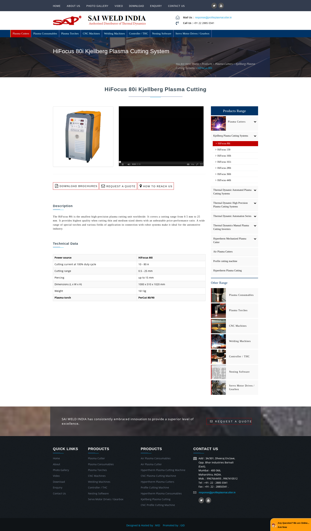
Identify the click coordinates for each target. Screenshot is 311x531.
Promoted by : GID (174, 525)
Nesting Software (161, 33)
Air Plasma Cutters (223, 251)
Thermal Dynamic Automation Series (232, 216)
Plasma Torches (70, 33)
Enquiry (156, 6)
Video (119, 6)
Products (207, 64)
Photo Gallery (97, 6)
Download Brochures (77, 186)
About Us (73, 6)
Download (136, 6)
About (56, 464)
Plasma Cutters (21, 33)
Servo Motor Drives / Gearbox (192, 33)
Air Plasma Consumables (156, 458)
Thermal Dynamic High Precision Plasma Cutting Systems (230, 205)
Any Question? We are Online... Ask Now (293, 525)
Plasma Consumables (45, 33)
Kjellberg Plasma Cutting (155, 499)
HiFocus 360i (224, 174)
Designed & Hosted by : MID (143, 525)
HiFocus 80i (205, 68)
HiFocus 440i (224, 180)
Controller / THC (138, 33)
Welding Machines (114, 33)
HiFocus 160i (224, 155)
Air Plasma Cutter (151, 464)
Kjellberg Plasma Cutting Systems (230, 135)
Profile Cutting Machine (155, 487)
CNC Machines (91, 33)
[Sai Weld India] (68, 21)
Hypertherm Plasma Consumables (161, 493)
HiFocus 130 (223, 149)
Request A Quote (120, 186)
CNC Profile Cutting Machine (158, 505)
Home (57, 6)
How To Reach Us (157, 186)
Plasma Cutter (96, 458)
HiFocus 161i (224, 162)
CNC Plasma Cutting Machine (158, 475)
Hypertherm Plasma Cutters (157, 481)
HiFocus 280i (224, 168)
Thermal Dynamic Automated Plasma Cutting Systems (232, 192)
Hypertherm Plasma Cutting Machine (163, 470)
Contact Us (176, 6)
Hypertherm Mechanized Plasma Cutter (229, 240)
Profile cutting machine (225, 261)
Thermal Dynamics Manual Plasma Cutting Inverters (231, 227)
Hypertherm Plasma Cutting (227, 270)
